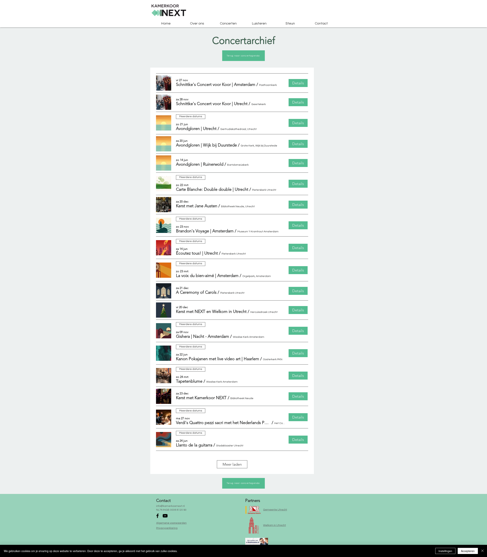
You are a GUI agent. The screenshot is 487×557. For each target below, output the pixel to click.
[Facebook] (157, 516)
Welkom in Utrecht (274, 525)
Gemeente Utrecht (275, 509)
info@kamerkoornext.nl (170, 506)
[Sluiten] (482, 551)
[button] (215, 85)
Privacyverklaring (166, 528)
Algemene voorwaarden (171, 523)
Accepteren (468, 551)
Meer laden (232, 464)
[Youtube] (165, 516)
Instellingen (445, 551)
